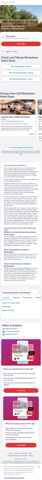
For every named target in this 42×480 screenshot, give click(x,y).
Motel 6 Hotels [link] (6, 306)
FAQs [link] (30, 453)
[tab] (6, 297)
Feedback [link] (30, 455)
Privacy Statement (9, 478)
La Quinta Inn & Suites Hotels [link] (11, 303)
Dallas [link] (8, 51)
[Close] (39, 467)
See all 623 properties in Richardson (21, 147)
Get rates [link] (32, 134)
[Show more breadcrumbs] (3, 51)
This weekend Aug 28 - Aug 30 (22, 73)
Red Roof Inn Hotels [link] (8, 310)
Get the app (21, 390)
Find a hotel (21, 44)
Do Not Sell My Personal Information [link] (17, 455)
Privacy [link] (11, 453)
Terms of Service (19, 478)
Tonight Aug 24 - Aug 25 (22, 66)
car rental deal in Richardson (22, 268)
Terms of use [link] (17, 453)
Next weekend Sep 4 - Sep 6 (22, 79)
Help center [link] (25, 453)
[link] (21, 329)
